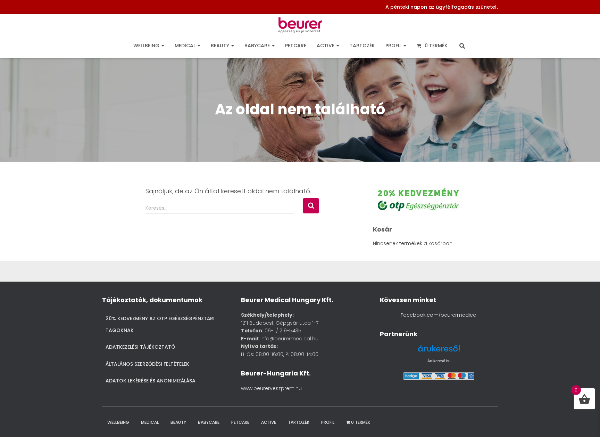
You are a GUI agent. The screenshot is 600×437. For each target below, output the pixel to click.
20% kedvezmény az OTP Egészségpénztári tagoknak (160, 324)
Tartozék (362, 45)
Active (326, 45)
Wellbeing (147, 45)
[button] (162, 45)
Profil (394, 45)
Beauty (221, 45)
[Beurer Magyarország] (300, 27)
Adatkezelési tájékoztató (140, 346)
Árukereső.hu (438, 361)
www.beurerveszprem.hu (271, 388)
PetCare (295, 45)
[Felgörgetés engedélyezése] (585, 423)
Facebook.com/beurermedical (439, 314)
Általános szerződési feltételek (147, 364)
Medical (186, 45)
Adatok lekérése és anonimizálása (150, 380)
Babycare (257, 45)
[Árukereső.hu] (439, 351)
